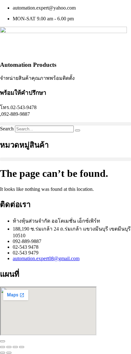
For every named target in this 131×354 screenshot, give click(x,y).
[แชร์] (15, 347)
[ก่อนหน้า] (2, 353)
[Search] (77, 130)
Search (7, 128)
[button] (65, 124)
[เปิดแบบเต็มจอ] (8, 347)
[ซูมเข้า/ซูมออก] (2, 347)
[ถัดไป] (8, 353)
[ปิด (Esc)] (21, 347)
